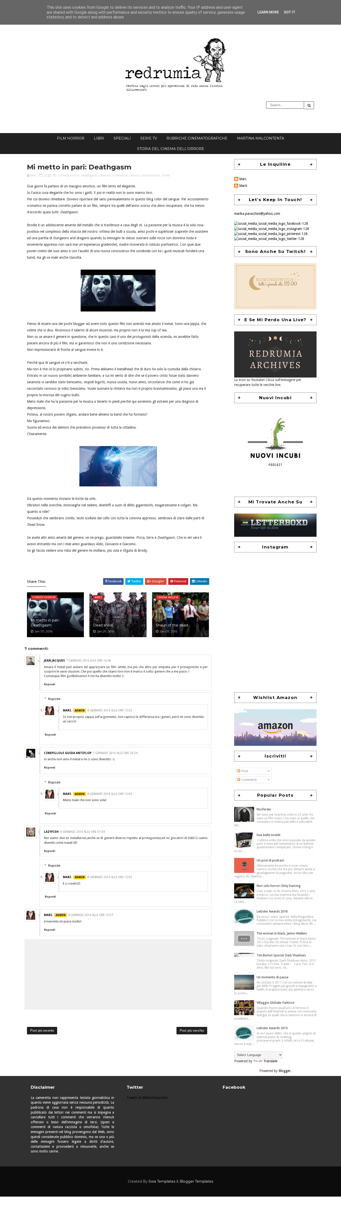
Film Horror (70, 138)
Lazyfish (51, 832)
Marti (243, 186)
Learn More (268, 12)
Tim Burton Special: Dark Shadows (281, 955)
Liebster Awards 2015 (272, 1028)
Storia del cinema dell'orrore (170, 149)
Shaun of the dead (172, 625)
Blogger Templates (196, 1181)
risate (166, 175)
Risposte (54, 699)
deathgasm (89, 175)
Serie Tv (148, 138)
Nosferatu (264, 809)
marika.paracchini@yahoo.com (257, 214)
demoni (105, 175)
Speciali (122, 138)
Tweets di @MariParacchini (147, 1098)
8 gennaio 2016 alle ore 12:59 (109, 794)
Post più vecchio (192, 1030)
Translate (270, 1061)
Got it (289, 12)
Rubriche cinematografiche (197, 138)
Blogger (285, 1071)
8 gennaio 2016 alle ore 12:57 (90, 915)
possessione (151, 175)
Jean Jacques (54, 660)
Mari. (67, 710)
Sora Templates (162, 1181)
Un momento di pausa (272, 977)
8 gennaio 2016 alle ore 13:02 (109, 877)
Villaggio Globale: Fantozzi (275, 1002)
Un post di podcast (270, 860)
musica (135, 175)
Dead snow (103, 625)
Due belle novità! (268, 835)
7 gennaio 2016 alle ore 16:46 (88, 660)
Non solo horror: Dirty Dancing (279, 886)
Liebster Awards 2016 (272, 911)
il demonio (120, 175)
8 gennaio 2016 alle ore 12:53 (109, 710)
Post (244, 771)
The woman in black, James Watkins (282, 933)
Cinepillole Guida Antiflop (67, 753)
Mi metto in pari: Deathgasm (45, 622)
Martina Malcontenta (260, 138)
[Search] (309, 105)
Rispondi (49, 684)
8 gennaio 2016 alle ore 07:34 (82, 832)
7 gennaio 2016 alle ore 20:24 (115, 753)
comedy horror (68, 175)
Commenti (248, 780)
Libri (99, 138)
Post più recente (42, 1030)
